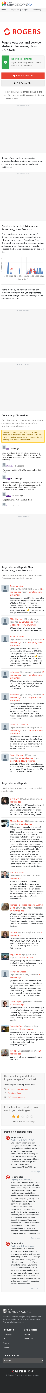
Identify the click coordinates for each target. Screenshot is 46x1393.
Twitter (27, 1334)
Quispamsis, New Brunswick (23, 625)
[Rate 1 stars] (14, 1116)
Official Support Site (16, 1097)
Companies (14, 10)
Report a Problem (24, 75)
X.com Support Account (18, 1089)
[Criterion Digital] (23, 1371)
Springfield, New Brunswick (23, 761)
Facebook (28, 1339)
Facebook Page (14, 1093)
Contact (6, 1347)
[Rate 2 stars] (18, 1116)
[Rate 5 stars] (32, 1116)
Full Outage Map (24, 83)
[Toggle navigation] (43, 4)
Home (3, 10)
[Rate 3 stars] (23, 1116)
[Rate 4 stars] (27, 1116)
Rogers (25, 10)
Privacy (6, 1343)
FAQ (4, 1339)
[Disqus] (23, 475)
